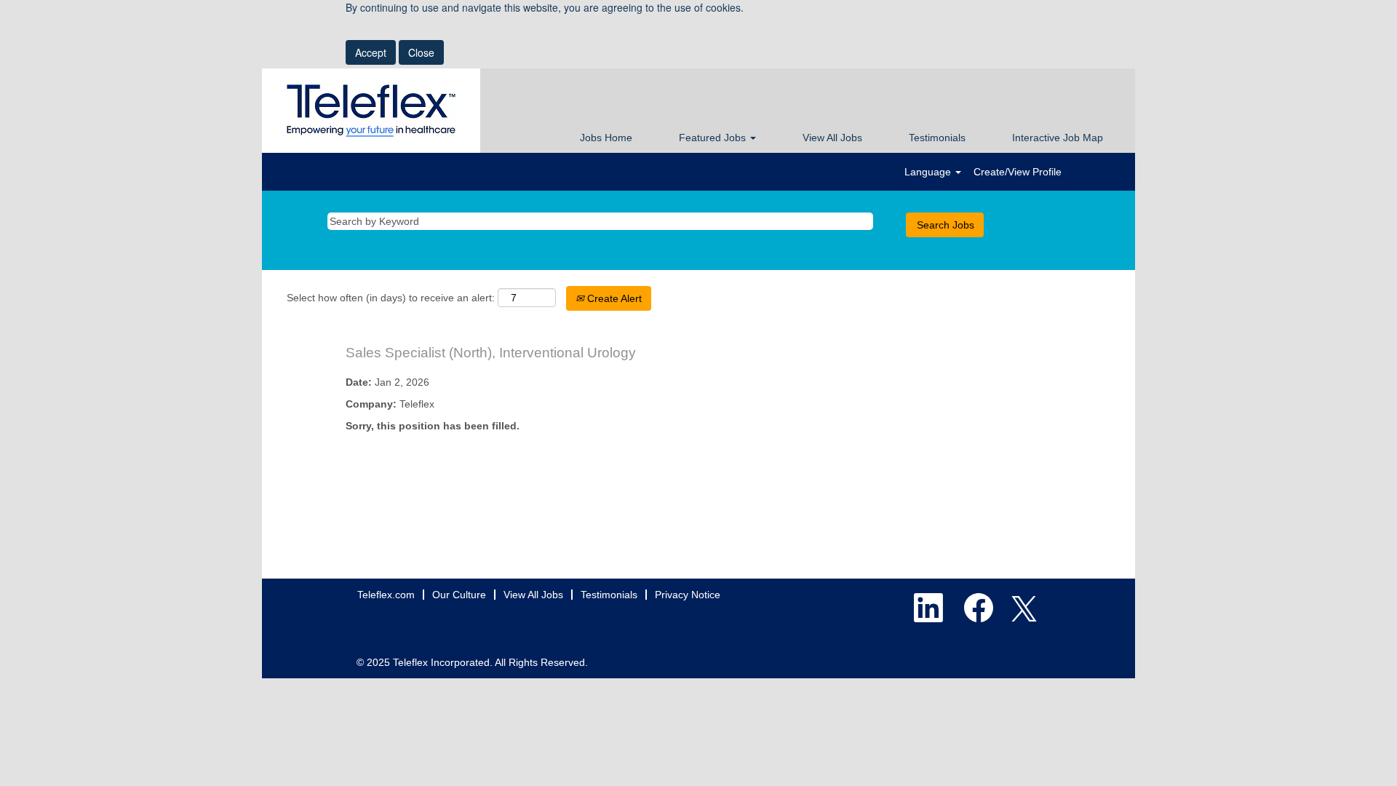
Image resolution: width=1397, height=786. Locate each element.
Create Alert (613, 298)
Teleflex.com (386, 594)
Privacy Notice (687, 594)
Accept (370, 52)
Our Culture (459, 594)
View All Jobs (832, 137)
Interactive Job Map (1057, 137)
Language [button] (929, 172)
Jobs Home (606, 137)
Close (421, 52)
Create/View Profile (1018, 172)
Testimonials (937, 137)
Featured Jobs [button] (714, 137)
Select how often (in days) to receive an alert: (391, 297)
